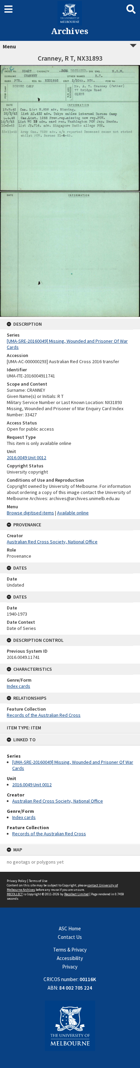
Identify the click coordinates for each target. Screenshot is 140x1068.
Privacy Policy (17, 881)
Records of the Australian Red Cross (49, 834)
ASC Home (70, 928)
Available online (73, 513)
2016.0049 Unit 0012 (32, 784)
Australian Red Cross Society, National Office (57, 801)
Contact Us (70, 937)
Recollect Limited (76, 894)
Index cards (24, 817)
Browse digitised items (30, 513)
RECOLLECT (15, 894)
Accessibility (70, 958)
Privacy (69, 966)
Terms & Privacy (70, 949)
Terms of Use (38, 881)
